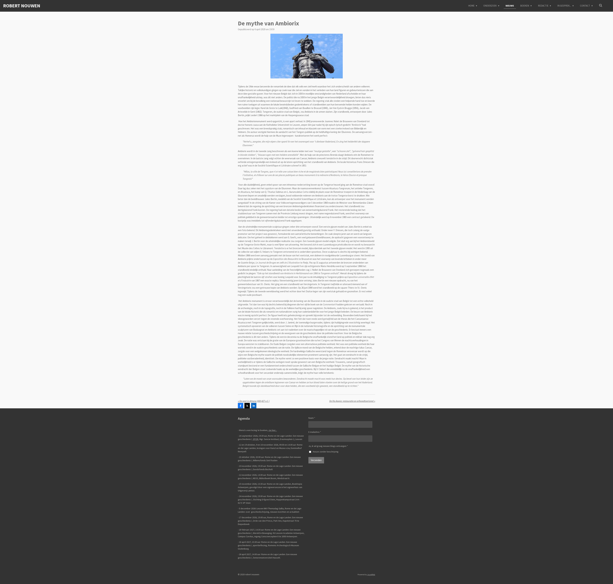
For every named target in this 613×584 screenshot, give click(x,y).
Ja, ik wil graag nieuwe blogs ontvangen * (328, 446)
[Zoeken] (600, 5)
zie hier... (273, 430)
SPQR (255, 439)
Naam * (311, 417)
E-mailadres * (314, 432)
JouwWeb (371, 574)
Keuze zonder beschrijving (325, 451)
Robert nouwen (21, 6)
